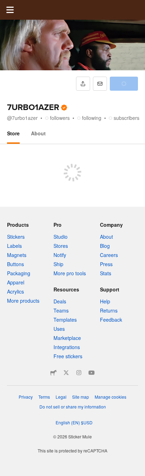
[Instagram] (79, 372)
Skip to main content (5, 5)
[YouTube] (91, 372)
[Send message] (100, 84)
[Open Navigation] (10, 10)
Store (13, 133)
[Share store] (83, 84)
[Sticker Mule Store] (53, 372)
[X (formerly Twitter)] (66, 372)
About (38, 133)
